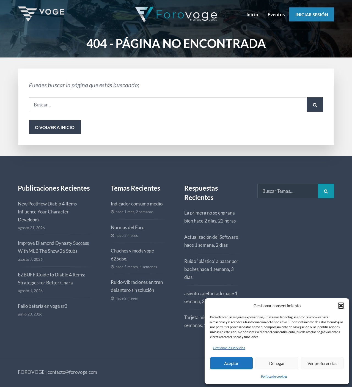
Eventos (276, 14)
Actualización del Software (211, 237)
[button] (341, 305)
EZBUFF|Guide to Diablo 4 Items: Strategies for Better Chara (51, 279)
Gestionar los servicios (229, 348)
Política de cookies (274, 376)
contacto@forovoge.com (72, 372)
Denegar (277, 363)
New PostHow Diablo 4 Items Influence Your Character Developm (47, 212)
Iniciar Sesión (311, 14)
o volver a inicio (55, 127)
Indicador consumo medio (137, 204)
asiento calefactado (204, 293)
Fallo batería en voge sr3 (42, 306)
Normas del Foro (127, 227)
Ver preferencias (322, 363)
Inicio (252, 14)
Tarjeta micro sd (200, 317)
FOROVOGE (31, 372)
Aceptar (231, 363)
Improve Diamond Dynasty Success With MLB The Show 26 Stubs (53, 247)
